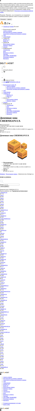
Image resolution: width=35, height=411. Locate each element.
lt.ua (2, 335)
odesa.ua (3, 320)
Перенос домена (7, 45)
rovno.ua (3, 262)
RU (8, 82)
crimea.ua (3, 213)
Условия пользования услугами (12, 403)
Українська (6, 26)
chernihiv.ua (4, 300)
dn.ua (2, 195)
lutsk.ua (3, 247)
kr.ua (2, 338)
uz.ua (2, 355)
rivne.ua (3, 323)
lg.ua (2, 245)
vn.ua (2, 358)
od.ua (2, 207)
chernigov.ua (4, 297)
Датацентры (6, 50)
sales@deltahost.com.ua (13, 82)
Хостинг (5, 54)
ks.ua (2, 341)
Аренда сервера (7, 31)
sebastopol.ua (4, 265)
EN (6, 82)
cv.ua (2, 317)
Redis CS (5, 41)
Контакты (6, 58)
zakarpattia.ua (4, 367)
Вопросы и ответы (8, 52)
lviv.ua (2, 250)
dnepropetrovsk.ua (5, 291)
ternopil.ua (3, 271)
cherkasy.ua (4, 294)
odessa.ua (3, 256)
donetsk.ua (3, 215)
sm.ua (2, 204)
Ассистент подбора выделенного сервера (14, 34)
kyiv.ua (2, 306)
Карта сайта (6, 404)
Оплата (5, 47)
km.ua (2, 236)
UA (4, 82)
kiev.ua (2, 233)
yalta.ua (3, 282)
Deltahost (2, 174)
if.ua (2, 221)
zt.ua (2, 364)
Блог (4, 51)
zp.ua (2, 361)
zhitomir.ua (3, 288)
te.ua (2, 352)
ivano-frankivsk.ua (5, 218)
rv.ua (2, 349)
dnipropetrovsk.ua (5, 326)
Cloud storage (6, 36)
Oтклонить (3, 19)
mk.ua (2, 343)
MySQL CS (6, 39)
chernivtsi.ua (4, 314)
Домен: (2, 184)
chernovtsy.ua (4, 210)
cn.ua (2, 303)
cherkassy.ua (4, 192)
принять (9, 19)
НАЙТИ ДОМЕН (4, 186)
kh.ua (2, 227)
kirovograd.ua (4, 239)
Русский (16, 26)
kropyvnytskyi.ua (5, 332)
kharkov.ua (3, 224)
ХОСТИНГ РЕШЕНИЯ (9, 55)
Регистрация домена (9, 44)
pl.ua (2, 346)
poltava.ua (3, 259)
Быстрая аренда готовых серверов (12, 32)
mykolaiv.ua (4, 329)
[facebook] (0, 374)
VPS (4, 35)
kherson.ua (3, 230)
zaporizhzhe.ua (4, 285)
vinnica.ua (3, 277)
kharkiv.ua (3, 309)
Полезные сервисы (8, 57)
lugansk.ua (3, 242)
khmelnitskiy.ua (5, 311)
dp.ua (2, 198)
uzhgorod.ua (4, 274)
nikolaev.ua (4, 253)
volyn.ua (3, 279)
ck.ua (2, 201)
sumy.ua (3, 268)
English (12, 26)
